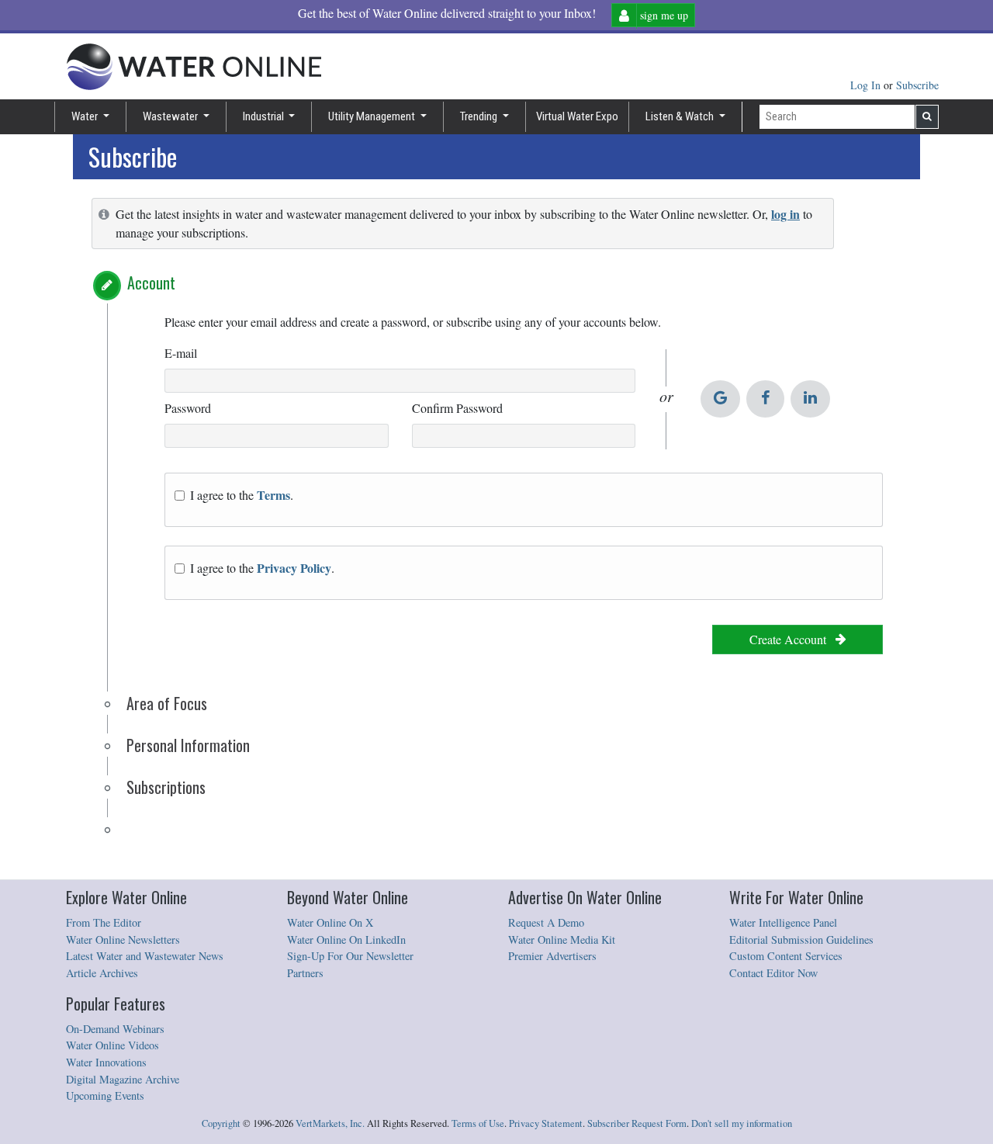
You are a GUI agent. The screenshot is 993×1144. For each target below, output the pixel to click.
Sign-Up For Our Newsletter (350, 955)
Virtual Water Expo (577, 116)
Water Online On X (330, 922)
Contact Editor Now (773, 972)
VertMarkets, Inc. (330, 1123)
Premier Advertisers (552, 955)
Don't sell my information (741, 1123)
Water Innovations (106, 1062)
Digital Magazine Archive (122, 1079)
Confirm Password (457, 408)
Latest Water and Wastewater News (144, 955)
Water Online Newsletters (123, 939)
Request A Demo (546, 922)
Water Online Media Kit (561, 939)
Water (85, 116)
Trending (480, 116)
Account (151, 282)
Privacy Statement (546, 1123)
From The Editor (103, 922)
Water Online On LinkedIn (346, 939)
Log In (867, 85)
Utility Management (372, 116)
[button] (107, 285)
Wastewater (171, 116)
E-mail (180, 353)
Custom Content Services (785, 955)
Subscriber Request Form (637, 1123)
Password (187, 408)
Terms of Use (478, 1123)
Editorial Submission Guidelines (801, 939)
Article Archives (102, 972)
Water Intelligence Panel (783, 922)
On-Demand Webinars (115, 1028)
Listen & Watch (680, 116)
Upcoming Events (105, 1095)
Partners (305, 972)
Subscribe (917, 85)
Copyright (221, 1123)
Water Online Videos (112, 1045)
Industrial (264, 116)
